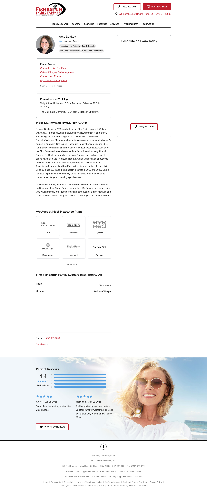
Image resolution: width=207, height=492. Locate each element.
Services (114, 24)
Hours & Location (60, 24)
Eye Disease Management (53, 80)
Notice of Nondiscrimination (90, 482)
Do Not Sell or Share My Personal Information (127, 485)
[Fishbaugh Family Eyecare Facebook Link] (103, 447)
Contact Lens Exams (50, 76)
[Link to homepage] (56, 9)
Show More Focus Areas (51, 86)
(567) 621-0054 (52, 338)
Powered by (85, 477)
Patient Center (131, 24)
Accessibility (69, 482)
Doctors (76, 24)
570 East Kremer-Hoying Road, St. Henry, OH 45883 (144, 14)
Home (45, 482)
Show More (72, 264)
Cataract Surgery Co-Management (57, 72)
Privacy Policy (156, 482)
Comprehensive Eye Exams (54, 68)
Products (102, 24)
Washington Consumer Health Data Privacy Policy (82, 485)
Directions (41, 344)
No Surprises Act (112, 482)
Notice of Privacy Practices (135, 482)
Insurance (89, 24)
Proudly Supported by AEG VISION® (125, 477)
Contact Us (148, 24)
